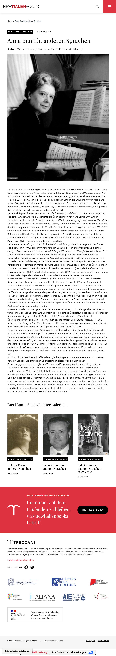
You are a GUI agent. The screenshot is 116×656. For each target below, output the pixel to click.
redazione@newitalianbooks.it (20, 560)
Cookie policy (103, 640)
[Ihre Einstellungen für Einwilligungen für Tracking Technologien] (17, 651)
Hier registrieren (93, 510)
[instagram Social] (32, 566)
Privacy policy (91, 640)
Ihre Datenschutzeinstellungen (69, 652)
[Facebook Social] (26, 566)
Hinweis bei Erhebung (35, 652)
